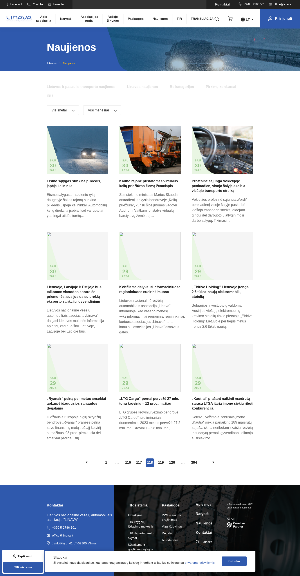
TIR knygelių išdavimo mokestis (141, 524)
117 (139, 462)
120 (172, 462)
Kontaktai (222, 4)
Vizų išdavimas (172, 526)
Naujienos (160, 18)
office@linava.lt (283, 4)
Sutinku (234, 561)
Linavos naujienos (142, 87)
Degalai (167, 533)
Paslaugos (136, 18)
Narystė (66, 18)
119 (161, 462)
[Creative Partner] (240, 525)
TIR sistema (23, 567)
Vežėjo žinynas (113, 18)
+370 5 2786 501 (254, 4)
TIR (179, 18)
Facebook (16, 4)
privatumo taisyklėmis (200, 562)
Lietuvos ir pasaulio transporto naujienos (81, 87)
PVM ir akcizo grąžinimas (171, 517)
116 (128, 462)
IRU (50, 96)
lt (248, 19)
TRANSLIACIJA (200, 18)
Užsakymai (135, 515)
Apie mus (203, 504)
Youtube (38, 4)
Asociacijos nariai (89, 18)
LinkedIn (58, 4)
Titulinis (52, 63)
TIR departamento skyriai (141, 535)
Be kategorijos (182, 87)
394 (194, 462)
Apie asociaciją (43, 18)
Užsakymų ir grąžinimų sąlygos (140, 547)
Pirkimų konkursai (221, 87)
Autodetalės (170, 540)
